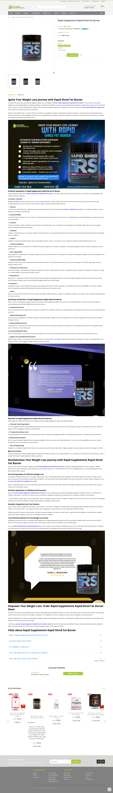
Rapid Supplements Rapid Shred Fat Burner (79, 20)
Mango (60, 48)
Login (103, 1)
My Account (85, 1)
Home (8, 17)
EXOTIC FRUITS (62, 50)
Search (67, 6)
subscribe (76, 761)
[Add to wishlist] (80, 55)
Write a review (73, 673)
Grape (60, 43)
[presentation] (8, 721)
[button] (102, 688)
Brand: (59, 35)
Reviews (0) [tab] (21, 95)
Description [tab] (11, 95)
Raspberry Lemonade (64, 46)
